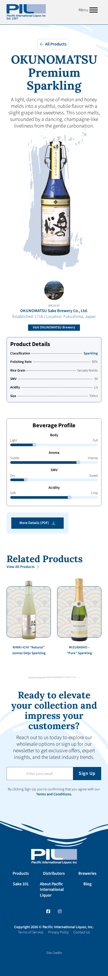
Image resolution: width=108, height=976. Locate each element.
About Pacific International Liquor (52, 889)
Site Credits (54, 952)
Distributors (54, 873)
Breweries (87, 873)
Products (21, 873)
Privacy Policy (58, 932)
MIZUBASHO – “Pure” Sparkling (79, 650)
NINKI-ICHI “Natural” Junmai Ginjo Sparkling (29, 650)
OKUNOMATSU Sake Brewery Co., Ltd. (54, 311)
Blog (87, 884)
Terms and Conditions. (54, 794)
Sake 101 (21, 884)
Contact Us (81, 932)
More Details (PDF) (34, 523)
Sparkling (91, 353)
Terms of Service (30, 932)
